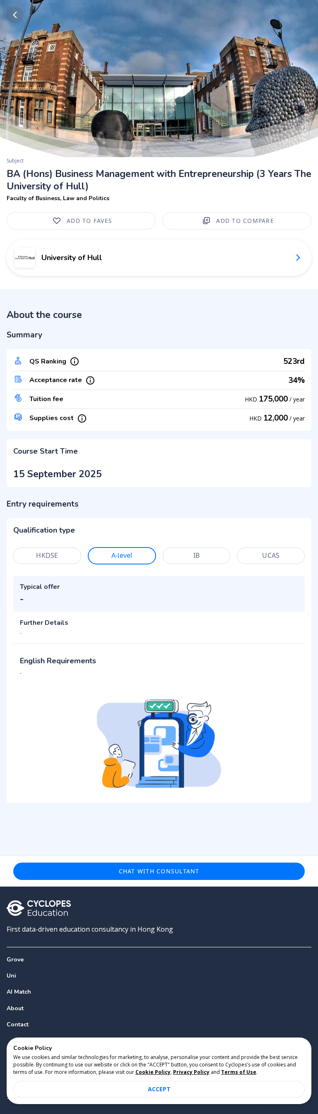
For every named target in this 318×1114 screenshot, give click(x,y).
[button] (159, 976)
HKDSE (47, 555)
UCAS (270, 555)
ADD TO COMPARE (245, 221)
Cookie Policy (153, 1072)
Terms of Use (238, 1072)
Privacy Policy (191, 1072)
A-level (121, 555)
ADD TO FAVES (89, 221)
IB (196, 555)
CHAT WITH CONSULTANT (159, 871)
